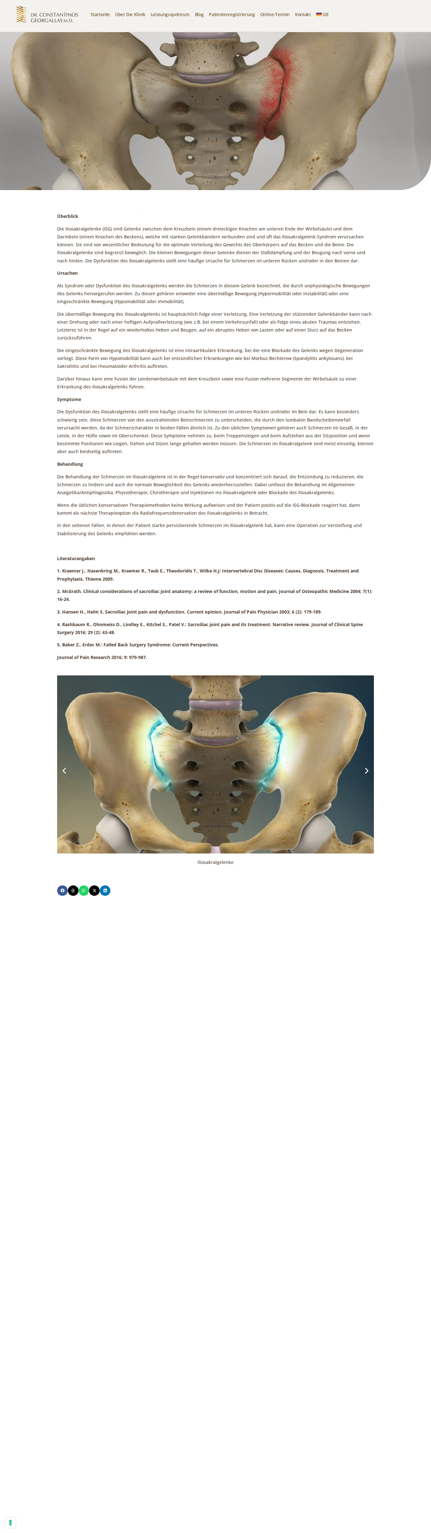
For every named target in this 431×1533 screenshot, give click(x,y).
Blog (199, 14)
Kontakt (303, 14)
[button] (64, 771)
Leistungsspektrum (170, 14)
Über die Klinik (130, 14)
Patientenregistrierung (232, 14)
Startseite (100, 14)
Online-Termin (275, 14)
